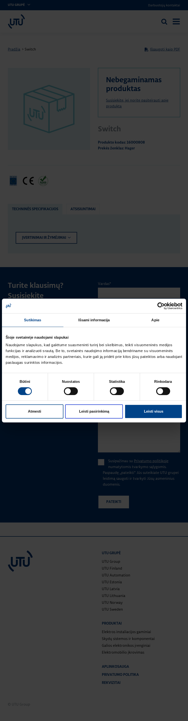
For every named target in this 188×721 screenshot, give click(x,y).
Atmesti (34, 411)
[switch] (71, 391)
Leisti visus (153, 411)
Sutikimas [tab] (32, 320)
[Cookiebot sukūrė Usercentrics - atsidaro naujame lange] (161, 306)
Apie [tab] (155, 320)
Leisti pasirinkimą (94, 411)
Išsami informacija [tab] (94, 320)
